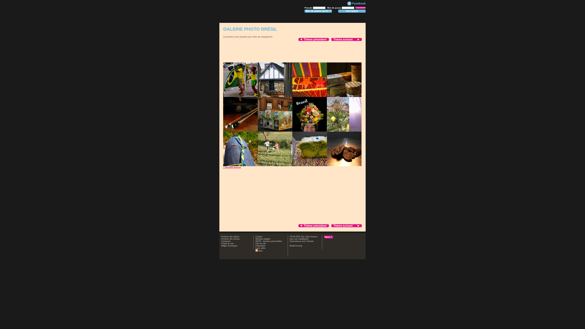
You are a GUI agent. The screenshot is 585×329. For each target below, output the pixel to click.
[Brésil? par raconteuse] (281, 165)
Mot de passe (334, 8)
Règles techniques (229, 246)
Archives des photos (230, 236)
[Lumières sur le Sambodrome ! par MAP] (317, 96)
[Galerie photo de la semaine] (254, 19)
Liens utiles (260, 248)
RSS (260, 251)
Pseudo (308, 8)
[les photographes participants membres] (322, 19)
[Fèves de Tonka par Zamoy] (350, 165)
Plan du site (260, 243)
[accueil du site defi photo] (229, 19)
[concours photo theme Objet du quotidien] (313, 40)
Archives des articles (230, 239)
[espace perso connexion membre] (351, 19)
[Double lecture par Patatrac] (232, 167)
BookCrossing (296, 246)
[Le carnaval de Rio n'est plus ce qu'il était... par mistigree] (284, 131)
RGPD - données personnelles (268, 241)
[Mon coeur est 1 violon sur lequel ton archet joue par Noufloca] (246, 131)
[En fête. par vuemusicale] (255, 96)
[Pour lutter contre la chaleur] (289, 19)
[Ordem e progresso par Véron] (319, 165)
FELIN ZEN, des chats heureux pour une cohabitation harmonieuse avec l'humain (303, 238)
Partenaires (260, 246)
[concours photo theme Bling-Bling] (346, 40)
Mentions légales (262, 239)
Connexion (225, 241)
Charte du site (227, 243)
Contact (258, 236)
